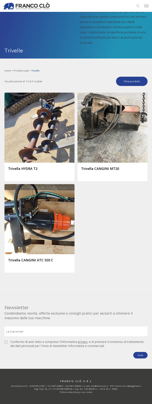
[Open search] (138, 6)
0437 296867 (57, 386)
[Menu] (146, 6)
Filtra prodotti (132, 81)
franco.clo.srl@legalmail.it (128, 386)
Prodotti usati (21, 70)
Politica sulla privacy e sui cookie (76, 392)
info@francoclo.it (99, 386)
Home (7, 70)
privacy (82, 342)
